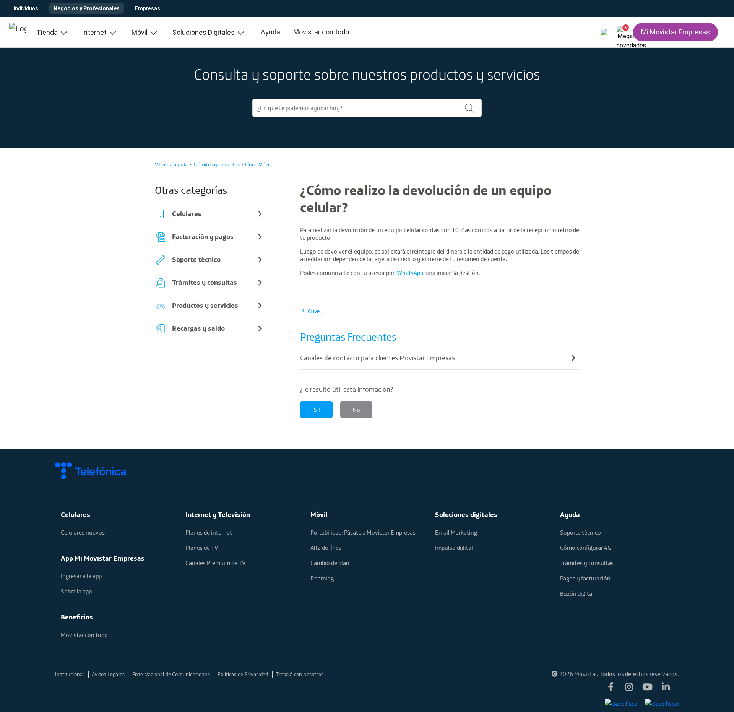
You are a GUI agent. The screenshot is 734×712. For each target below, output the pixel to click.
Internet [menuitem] (95, 32)
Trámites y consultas (216, 164)
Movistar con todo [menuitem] (321, 32)
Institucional (70, 674)
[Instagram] (629, 689)
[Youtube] (647, 689)
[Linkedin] (666, 689)
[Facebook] (611, 689)
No (356, 409)
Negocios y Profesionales (87, 8)
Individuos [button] (26, 8)
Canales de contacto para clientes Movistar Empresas (377, 357)
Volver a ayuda (171, 164)
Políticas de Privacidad (243, 674)
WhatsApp (410, 272)
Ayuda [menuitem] (270, 32)
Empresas (147, 8)
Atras (313, 311)
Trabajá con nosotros (299, 674)
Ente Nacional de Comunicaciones (171, 674)
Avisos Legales (109, 674)
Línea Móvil (257, 164)
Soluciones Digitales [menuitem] (204, 32)
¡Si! (316, 409)
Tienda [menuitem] (47, 32)
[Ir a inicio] (17, 32)
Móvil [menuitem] (140, 32)
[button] (622, 30)
